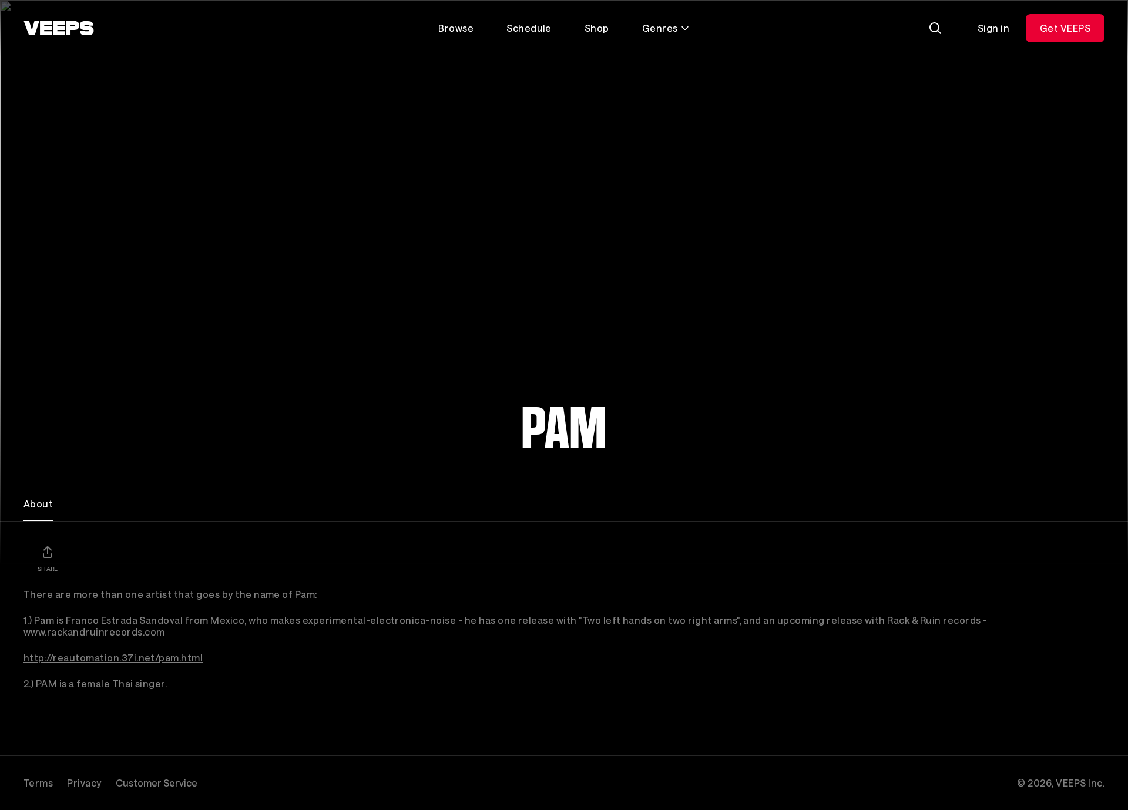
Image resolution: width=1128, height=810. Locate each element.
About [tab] (38, 503)
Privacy (84, 782)
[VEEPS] (59, 28)
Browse (456, 27)
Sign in (993, 27)
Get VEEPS (1065, 27)
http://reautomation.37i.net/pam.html (113, 657)
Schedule (529, 27)
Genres (660, 27)
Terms (38, 782)
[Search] (935, 28)
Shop (597, 27)
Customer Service (156, 782)
